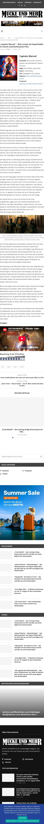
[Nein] (40, 814)
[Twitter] (24, 5)
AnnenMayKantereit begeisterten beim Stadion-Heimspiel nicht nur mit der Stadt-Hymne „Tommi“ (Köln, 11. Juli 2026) (28, 792)
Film (9, 38)
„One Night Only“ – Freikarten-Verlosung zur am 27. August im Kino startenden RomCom (28, 591)
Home (2, 38)
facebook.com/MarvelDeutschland (31, 84)
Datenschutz (37, 2)
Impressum (28, 2)
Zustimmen (22, 818)
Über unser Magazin (9, 2)
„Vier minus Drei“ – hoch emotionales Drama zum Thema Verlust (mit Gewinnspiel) (27, 604)
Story (22, 367)
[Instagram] (21, 5)
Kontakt (20, 2)
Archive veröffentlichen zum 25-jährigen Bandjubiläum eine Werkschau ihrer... (21, 713)
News (15, 367)
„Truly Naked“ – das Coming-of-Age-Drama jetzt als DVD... (22, 430)
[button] (1, 417)
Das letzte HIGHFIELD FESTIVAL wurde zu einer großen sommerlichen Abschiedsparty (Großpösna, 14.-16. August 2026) (28, 778)
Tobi (8, 49)
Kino (8, 367)
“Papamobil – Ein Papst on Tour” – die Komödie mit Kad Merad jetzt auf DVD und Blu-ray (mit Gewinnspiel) (27, 579)
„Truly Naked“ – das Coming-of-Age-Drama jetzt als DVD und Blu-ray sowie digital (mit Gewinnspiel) (27, 554)
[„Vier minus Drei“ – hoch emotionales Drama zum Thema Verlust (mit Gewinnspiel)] (6, 605)
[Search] (42, 31)
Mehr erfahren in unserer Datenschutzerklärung (22, 821)
